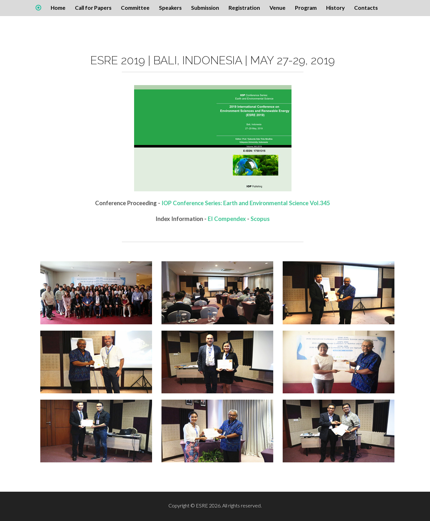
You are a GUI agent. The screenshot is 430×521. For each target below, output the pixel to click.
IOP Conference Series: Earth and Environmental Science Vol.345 (245, 203)
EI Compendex (227, 218)
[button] (170, 8)
